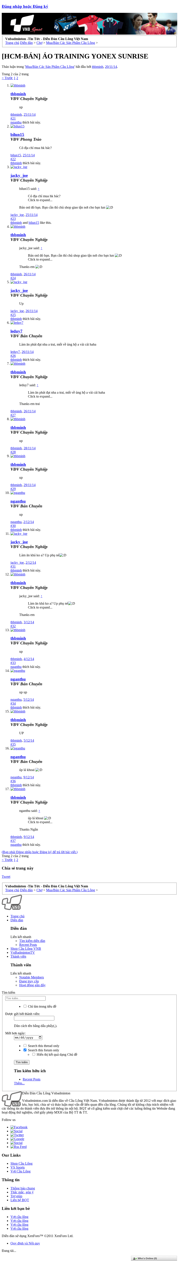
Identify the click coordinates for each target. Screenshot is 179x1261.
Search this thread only (43, 1046)
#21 (13, 118)
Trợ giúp (16, 1196)
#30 (13, 526)
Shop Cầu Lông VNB (25, 948)
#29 (13, 489)
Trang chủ (17, 916)
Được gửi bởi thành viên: (22, 1014)
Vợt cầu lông (19, 1217)
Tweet (6, 876)
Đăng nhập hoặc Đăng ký (25, 6)
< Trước (7, 78)
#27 (13, 415)
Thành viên (18, 956)
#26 (13, 356)
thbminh (97, 67)
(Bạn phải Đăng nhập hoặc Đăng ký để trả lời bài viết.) (39, 852)
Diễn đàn (16, 920)
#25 (13, 315)
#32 (13, 626)
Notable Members (31, 977)
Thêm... (19, 1083)
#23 (13, 219)
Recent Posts (28, 945)
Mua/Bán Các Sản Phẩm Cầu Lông (49, 67)
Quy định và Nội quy (25, 1243)
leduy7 (16, 331)
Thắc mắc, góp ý (22, 1192)
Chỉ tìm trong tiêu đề (41, 1006)
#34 (13, 703)
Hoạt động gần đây (32, 985)
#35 (13, 744)
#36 (13, 781)
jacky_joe (19, 175)
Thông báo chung (22, 1188)
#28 (13, 452)
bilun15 (17, 134)
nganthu (16, 122)
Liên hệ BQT (19, 1200)
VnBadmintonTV (22, 952)
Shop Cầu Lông (21, 1163)
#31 (13, 566)
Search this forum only (43, 1050)
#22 (13, 159)
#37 (13, 841)
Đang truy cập (29, 981)
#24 (13, 278)
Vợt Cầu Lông (20, 1171)
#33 (13, 663)
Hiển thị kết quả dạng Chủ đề (56, 1054)
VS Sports (17, 1167)
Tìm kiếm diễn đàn (32, 941)
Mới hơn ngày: (15, 1033)
